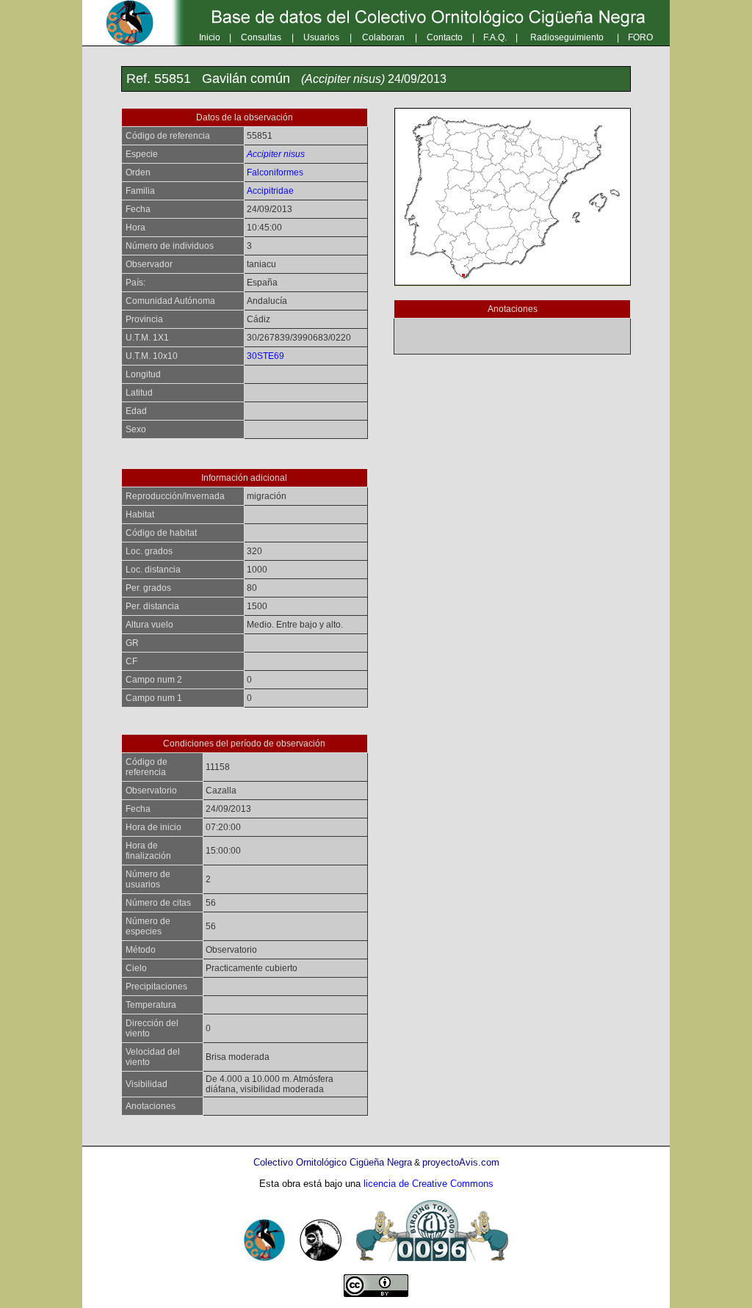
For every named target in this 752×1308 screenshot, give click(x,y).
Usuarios (321, 37)
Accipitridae (270, 191)
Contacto (445, 37)
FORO (640, 37)
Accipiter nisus (276, 154)
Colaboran (383, 37)
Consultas (261, 37)
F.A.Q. (495, 37)
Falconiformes (275, 172)
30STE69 (265, 356)
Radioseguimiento (567, 37)
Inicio (209, 37)
